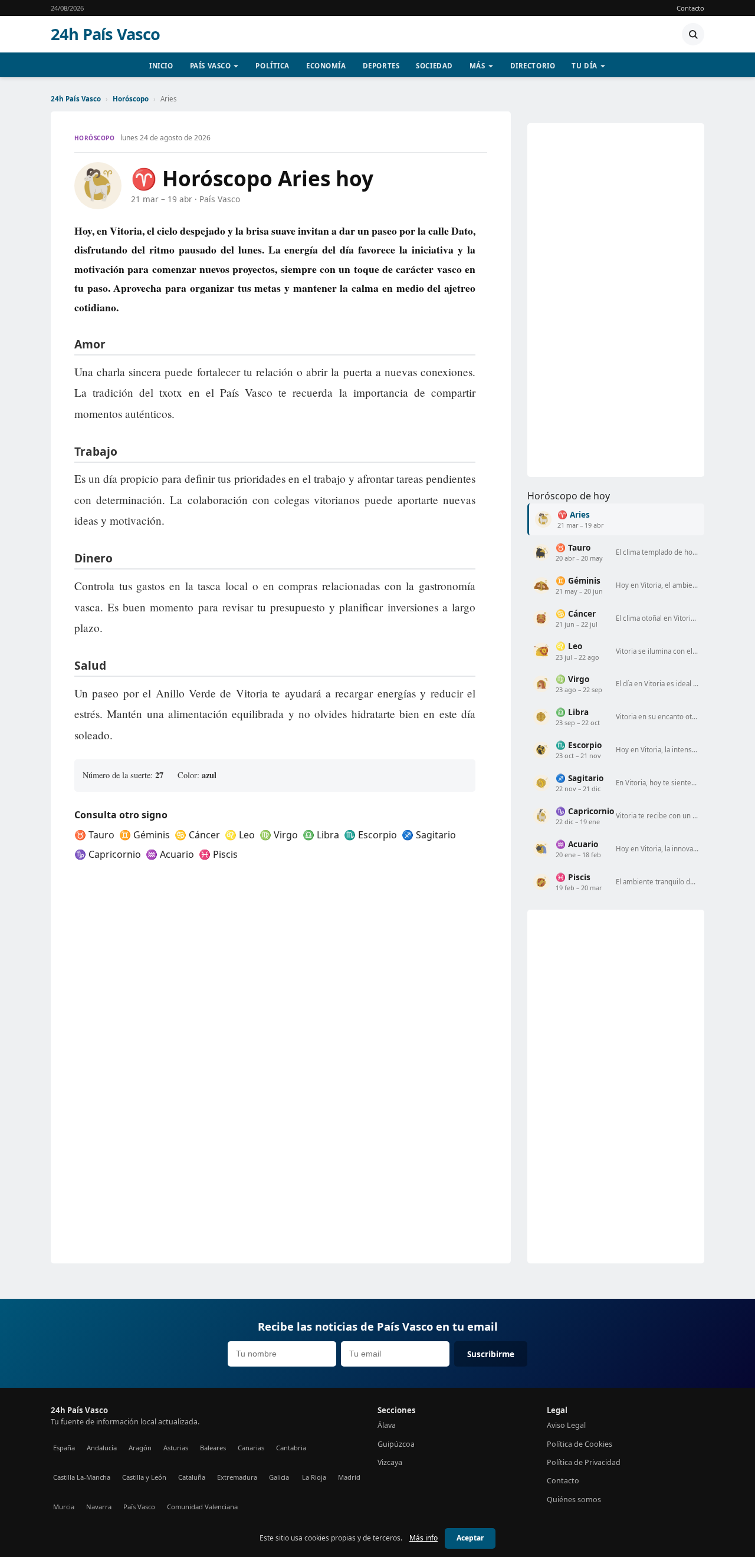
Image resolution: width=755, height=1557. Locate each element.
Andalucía (102, 1447)
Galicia (279, 1477)
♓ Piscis (218, 854)
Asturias (175, 1447)
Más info (423, 1538)
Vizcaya (390, 1462)
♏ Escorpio (370, 834)
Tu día (584, 65)
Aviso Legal (566, 1425)
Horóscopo (131, 98)
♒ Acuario (170, 854)
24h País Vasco (105, 34)
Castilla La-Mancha (81, 1477)
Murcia (63, 1506)
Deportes (381, 65)
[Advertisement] (615, 300)
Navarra (98, 1506)
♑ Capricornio (107, 854)
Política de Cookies (579, 1444)
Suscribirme (490, 1354)
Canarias (251, 1447)
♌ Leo (240, 834)
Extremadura (237, 1477)
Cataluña (191, 1477)
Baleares (213, 1447)
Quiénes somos (574, 1500)
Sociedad (434, 65)
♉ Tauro (94, 834)
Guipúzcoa (396, 1444)
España (64, 1447)
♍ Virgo (279, 834)
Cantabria (291, 1447)
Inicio (161, 65)
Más (477, 65)
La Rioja (314, 1477)
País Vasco (210, 65)
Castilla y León (144, 1477)
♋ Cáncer (197, 834)
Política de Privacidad (584, 1462)
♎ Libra (321, 834)
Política (272, 65)
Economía (326, 65)
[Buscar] (693, 34)
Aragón (140, 1447)
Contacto (690, 8)
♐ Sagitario (429, 834)
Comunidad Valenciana (202, 1506)
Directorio (533, 65)
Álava (387, 1425)
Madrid (349, 1477)
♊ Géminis (144, 834)
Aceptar (470, 1538)
